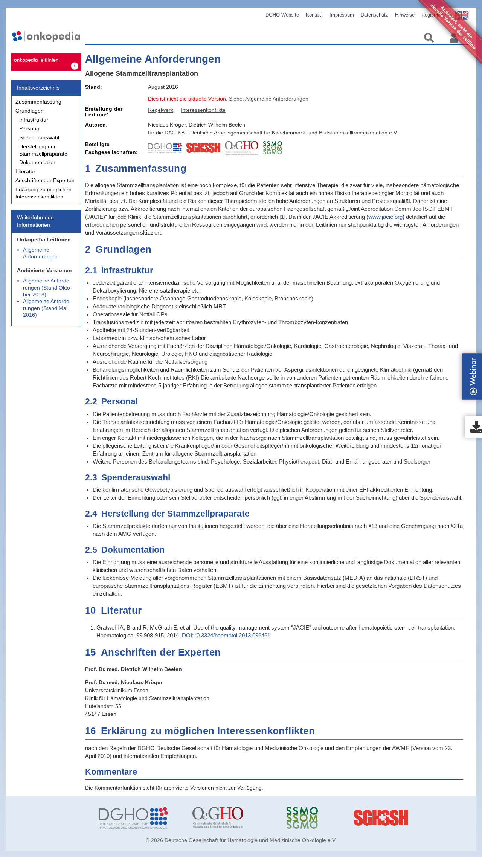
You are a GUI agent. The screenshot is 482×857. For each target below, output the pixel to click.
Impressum (341, 15)
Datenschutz (374, 15)
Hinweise (405, 15)
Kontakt (314, 15)
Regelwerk (160, 110)
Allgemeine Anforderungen (41, 253)
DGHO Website (282, 15)
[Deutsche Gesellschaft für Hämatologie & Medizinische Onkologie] (140, 818)
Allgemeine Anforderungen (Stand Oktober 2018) (47, 287)
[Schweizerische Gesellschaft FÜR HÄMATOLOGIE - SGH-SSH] (421, 818)
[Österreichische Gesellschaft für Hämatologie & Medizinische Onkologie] (233, 818)
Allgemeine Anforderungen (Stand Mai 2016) (47, 308)
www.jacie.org (385, 216)
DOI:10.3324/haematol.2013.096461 (226, 635)
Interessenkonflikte (203, 110)
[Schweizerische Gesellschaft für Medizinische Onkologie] (328, 818)
